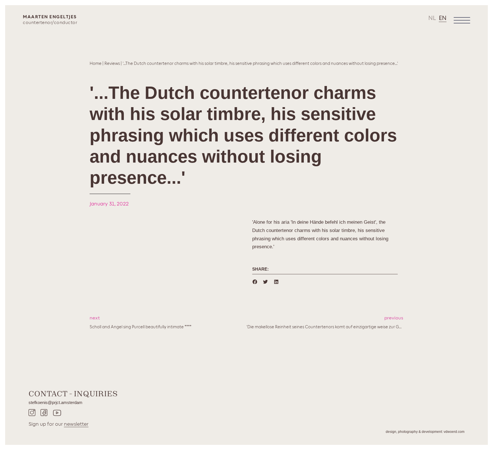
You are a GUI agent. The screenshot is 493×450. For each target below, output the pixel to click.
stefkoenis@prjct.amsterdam (55, 402)
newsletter (76, 424)
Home (96, 63)
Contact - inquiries (73, 393)
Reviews (112, 63)
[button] (255, 282)
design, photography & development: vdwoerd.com (425, 432)
